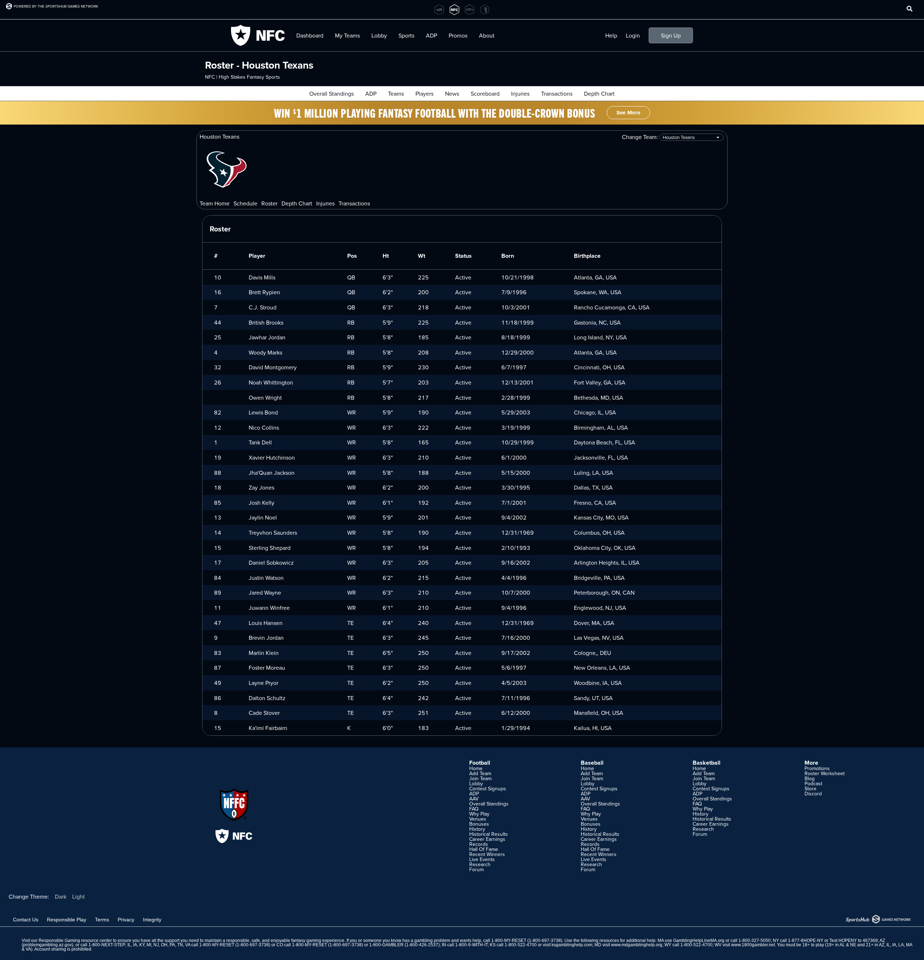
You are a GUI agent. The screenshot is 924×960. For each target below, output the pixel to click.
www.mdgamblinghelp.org (636, 944)
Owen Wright (265, 397)
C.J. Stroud (262, 307)
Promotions (817, 768)
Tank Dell (260, 442)
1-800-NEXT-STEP (106, 944)
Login (633, 35)
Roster (269, 203)
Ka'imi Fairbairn (268, 728)
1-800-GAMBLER (386, 944)
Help (611, 35)
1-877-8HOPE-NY (805, 940)
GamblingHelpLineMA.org (698, 940)
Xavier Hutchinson (272, 457)
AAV (474, 798)
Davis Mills (262, 277)
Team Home (215, 203)
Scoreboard (485, 93)
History (477, 829)
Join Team (480, 778)
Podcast (813, 783)
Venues (477, 818)
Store (810, 788)
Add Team (480, 773)
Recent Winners (487, 854)
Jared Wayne (265, 592)
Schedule (245, 203)
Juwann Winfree (269, 608)
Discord (813, 793)
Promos (458, 35)
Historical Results (488, 834)
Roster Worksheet (825, 773)
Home (476, 768)
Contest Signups (487, 788)
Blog (810, 778)
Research (480, 864)
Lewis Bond (263, 412)
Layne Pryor (263, 683)
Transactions (556, 93)
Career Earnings (487, 839)
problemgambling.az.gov (47, 944)
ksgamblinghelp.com (572, 944)
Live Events (482, 859)
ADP (370, 93)
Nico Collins (264, 427)
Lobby (379, 35)
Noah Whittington (271, 382)
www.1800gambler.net (753, 944)
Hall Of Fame (483, 849)
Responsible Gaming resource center (75, 940)
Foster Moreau (267, 668)
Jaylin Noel (263, 517)
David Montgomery (273, 367)
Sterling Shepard (270, 548)
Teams (396, 93)
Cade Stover (264, 713)
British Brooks (266, 322)
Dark (60, 896)
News (452, 93)
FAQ (474, 808)
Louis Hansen (266, 623)
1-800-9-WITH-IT (471, 944)
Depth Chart (599, 93)
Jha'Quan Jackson (272, 473)
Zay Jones (261, 487)
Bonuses (479, 823)
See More (628, 113)
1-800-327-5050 (754, 940)
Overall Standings (331, 93)
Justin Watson (266, 578)
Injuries (520, 93)
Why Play (479, 813)
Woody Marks (265, 352)
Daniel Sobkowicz (271, 562)
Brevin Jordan (266, 638)
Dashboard (309, 35)
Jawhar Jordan (267, 337)
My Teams (347, 35)
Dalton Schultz (267, 698)
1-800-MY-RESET (508, 940)
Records (478, 844)
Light (78, 896)
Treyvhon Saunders (273, 533)
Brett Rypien (264, 292)
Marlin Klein (264, 653)
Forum (476, 869)
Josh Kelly (261, 503)
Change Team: (640, 137)
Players (424, 93)
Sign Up (671, 35)
